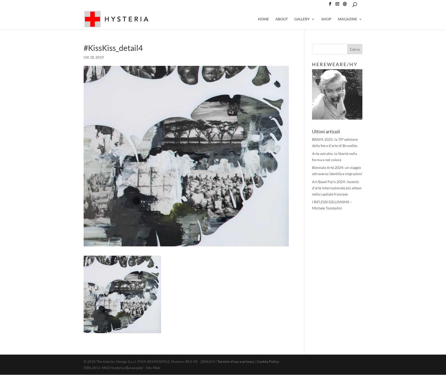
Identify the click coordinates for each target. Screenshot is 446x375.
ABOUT (281, 19)
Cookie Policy (268, 361)
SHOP (326, 19)
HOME (263, 19)
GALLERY (302, 19)
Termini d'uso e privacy (235, 361)
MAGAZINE (347, 19)
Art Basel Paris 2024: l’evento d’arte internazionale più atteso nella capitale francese (337, 187)
